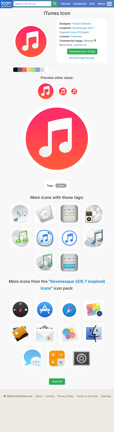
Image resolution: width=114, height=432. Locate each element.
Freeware (76, 36)
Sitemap (106, 396)
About (38, 396)
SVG (92, 3)
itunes (61, 185)
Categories (80, 3)
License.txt (80, 44)
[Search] (54, 4)
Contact (50, 396)
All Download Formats (82, 57)
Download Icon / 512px (82, 51)
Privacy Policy (66, 396)
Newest (65, 3)
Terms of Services (87, 396)
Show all (57, 381)
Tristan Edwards (81, 23)
